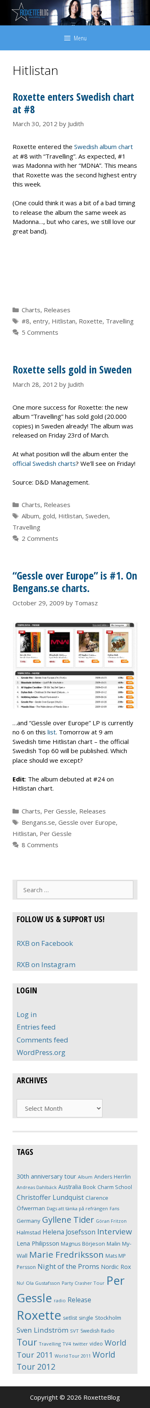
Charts (31, 310)
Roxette (90, 321)
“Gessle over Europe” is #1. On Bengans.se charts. (74, 581)
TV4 (66, 1344)
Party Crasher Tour (83, 1283)
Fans (114, 1208)
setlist (70, 1317)
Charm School (115, 1187)
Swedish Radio (97, 1330)
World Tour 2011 (73, 1356)
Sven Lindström (42, 1330)
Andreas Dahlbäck (37, 1187)
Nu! (20, 1283)
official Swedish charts (44, 463)
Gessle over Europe (87, 822)
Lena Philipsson (38, 1243)
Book (89, 1187)
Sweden (96, 516)
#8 (26, 321)
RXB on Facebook (45, 943)
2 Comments (40, 538)
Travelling (120, 321)
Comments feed (42, 1040)
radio (60, 1300)
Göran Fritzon (111, 1221)
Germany (28, 1220)
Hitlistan (63, 321)
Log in (27, 1014)
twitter (80, 1344)
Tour (27, 1342)
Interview (114, 1231)
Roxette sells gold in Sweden (72, 369)
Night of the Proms (68, 1266)
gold (48, 516)
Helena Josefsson (68, 1231)
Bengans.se (38, 822)
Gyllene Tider (68, 1219)
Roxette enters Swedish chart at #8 (73, 103)
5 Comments (40, 332)
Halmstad (29, 1232)
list (52, 732)
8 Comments (40, 845)
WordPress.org (41, 1052)
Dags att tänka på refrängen (77, 1208)
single (86, 1317)
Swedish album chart (103, 146)
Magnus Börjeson (83, 1243)
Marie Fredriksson (66, 1254)
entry (40, 321)
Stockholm (108, 1317)
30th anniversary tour (46, 1176)
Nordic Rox (116, 1267)
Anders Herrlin (112, 1176)
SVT (74, 1331)
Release (79, 1300)
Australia (69, 1187)
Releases (57, 310)
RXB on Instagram (46, 964)
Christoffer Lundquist (50, 1197)
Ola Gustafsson (43, 1283)
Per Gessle (60, 811)
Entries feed (36, 1027)
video (96, 1343)
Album (30, 516)
